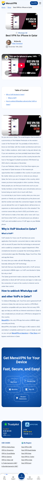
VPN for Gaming (7, 456)
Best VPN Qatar (26, 453)
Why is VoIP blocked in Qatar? (15, 94)
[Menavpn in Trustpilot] (11, 424)
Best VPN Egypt (26, 463)
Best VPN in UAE (27, 447)
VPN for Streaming (8, 450)
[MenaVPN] (9, 3)
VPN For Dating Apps (8, 447)
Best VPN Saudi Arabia (29, 450)
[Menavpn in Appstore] (31, 424)
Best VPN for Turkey (28, 456)
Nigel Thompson (17, 43)
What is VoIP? (12, 98)
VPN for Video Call (7, 460)
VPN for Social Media (8, 453)
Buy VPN (34, 3)
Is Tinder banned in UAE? (9, 463)
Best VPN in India (27, 460)
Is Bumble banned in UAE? (10, 466)
